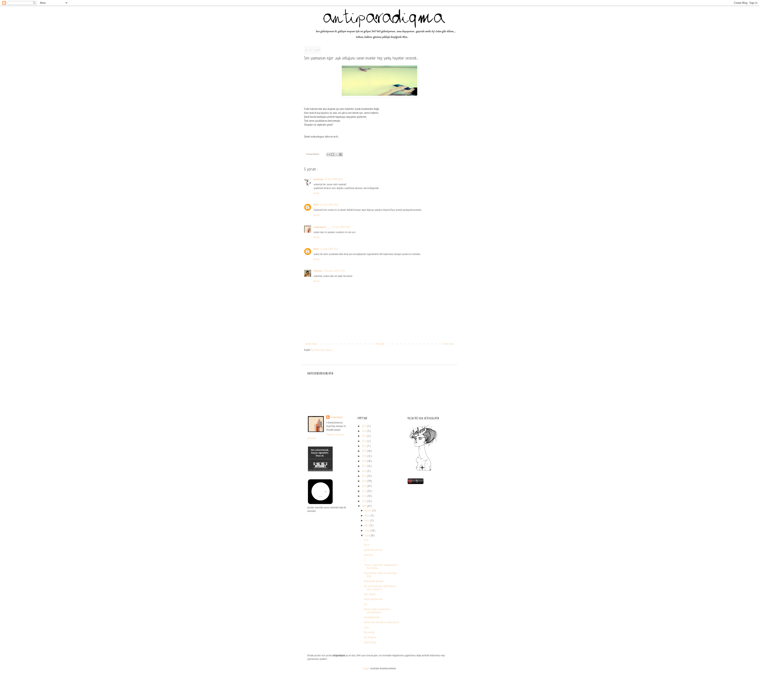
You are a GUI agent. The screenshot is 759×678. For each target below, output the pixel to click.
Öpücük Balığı (370, 642)
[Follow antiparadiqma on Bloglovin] (423, 470)
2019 (364, 456)
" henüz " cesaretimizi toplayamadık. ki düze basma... (381, 566)
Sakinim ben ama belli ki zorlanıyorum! (381, 622)
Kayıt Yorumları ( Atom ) (321, 350)
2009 (364, 506)
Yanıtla (316, 193)
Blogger (366, 668)
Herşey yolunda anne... (373, 599)
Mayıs (367, 515)
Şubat (367, 530)
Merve (316, 204)
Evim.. (366, 540)
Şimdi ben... (368, 555)
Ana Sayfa (380, 343)
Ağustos (368, 510)
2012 (364, 491)
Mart (367, 525)
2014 (364, 481)
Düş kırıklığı (369, 632)
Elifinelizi (317, 271)
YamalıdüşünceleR (372, 617)
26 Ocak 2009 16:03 (341, 227)
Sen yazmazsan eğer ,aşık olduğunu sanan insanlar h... (380, 587)
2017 (364, 466)
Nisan (367, 520)
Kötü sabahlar (370, 594)
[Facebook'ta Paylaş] (341, 154)
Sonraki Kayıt (311, 343)
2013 (364, 486)
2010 (364, 501)
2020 (364, 451)
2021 (364, 446)
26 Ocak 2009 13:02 (329, 204)
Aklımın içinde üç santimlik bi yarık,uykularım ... (377, 610)
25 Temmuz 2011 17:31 (334, 271)
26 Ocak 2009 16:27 (329, 249)
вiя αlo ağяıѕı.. (370, 637)
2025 (364, 426)
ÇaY (365, 604)
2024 (364, 431)
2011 (364, 496)
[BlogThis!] (332, 154)
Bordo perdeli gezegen (373, 581)
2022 (364, 441)
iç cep (366, 627)
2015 (364, 476)
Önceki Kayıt (448, 343)
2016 (364, 471)
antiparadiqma (319, 227)
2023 (364, 436)
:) (364, 559)
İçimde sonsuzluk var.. (373, 550)
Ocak (367, 535)
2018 (364, 461)
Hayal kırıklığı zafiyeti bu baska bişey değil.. (380, 574)
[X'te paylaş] (337, 154)
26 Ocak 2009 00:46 (334, 179)
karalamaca (318, 179)
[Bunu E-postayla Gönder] (328, 154)
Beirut (367, 544)
